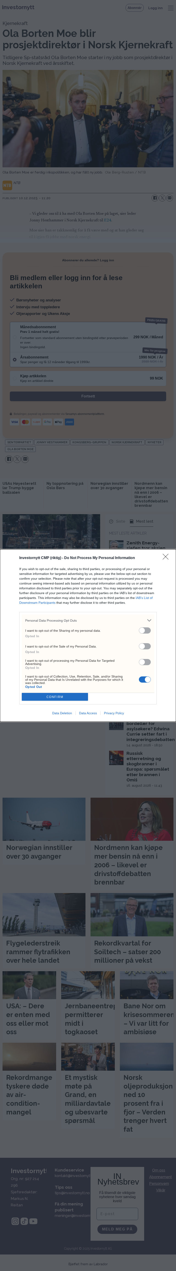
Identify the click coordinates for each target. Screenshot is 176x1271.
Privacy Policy (114, 713)
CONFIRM (55, 697)
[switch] (145, 630)
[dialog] (88, 635)
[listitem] (88, 620)
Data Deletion (62, 713)
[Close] (167, 558)
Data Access (88, 713)
